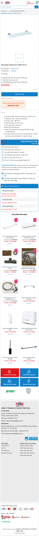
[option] (19, 34)
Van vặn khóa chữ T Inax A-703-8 (10, 267)
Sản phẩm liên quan (19, 214)
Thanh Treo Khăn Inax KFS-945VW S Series (29, 237)
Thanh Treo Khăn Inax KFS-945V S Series (10, 237)
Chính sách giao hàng (26, 448)
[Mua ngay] (20, 226)
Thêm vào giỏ (19, 94)
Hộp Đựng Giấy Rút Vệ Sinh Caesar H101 (29, 329)
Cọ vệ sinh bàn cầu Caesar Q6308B (10, 358)
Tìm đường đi (5, 450)
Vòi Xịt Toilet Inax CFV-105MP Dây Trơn (10, 298)
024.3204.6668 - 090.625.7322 (18, 431)
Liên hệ (3, 448)
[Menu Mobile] (2, 2)
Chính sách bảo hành (26, 450)
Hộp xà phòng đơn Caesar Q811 (10, 329)
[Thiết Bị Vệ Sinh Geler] (11, 391)
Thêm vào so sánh (6, 98)
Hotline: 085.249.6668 (9, 194)
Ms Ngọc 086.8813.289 (9, 202)
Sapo (23, 533)
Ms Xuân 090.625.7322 (9, 196)
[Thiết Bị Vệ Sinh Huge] (28, 391)
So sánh (10, 243)
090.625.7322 (12, 418)
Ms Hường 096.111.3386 (9, 209)
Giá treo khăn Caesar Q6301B (29, 358)
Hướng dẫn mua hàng (26, 445)
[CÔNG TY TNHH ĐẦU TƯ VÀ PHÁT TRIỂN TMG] (7, 3)
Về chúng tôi (5, 445)
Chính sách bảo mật (26, 455)
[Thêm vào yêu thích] (37, 65)
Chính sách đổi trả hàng (27, 453)
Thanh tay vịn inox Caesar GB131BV (29, 298)
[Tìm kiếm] (36, 6)
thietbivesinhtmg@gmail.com (14, 421)
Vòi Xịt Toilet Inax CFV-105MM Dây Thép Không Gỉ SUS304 (29, 267)
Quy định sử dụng (6, 453)
